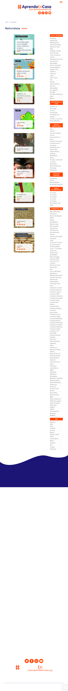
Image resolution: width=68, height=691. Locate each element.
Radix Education (54, 394)
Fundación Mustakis (55, 308)
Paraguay (52, 442)
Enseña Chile (53, 279)
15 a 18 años (53, 196)
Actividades (53, 38)
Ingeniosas (53, 343)
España (52, 432)
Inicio (6, 22)
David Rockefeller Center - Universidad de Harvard (56, 248)
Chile (51, 426)
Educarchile (53, 267)
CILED (51, 240)
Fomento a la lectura (56, 141)
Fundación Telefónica (56, 327)
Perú (51, 444)
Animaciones (53, 40)
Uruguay (52, 447)
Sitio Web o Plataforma (56, 94)
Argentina (53, 422)
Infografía (52, 71)
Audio (51, 48)
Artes (51, 129)
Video (18, 61)
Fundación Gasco (55, 300)
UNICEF (52, 409)
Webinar (52, 98)
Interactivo (53, 73)
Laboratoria (53, 347)
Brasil (51, 424)
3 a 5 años (53, 199)
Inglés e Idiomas (54, 151)
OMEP (51, 370)
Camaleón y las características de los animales (23, 96)
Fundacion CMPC (55, 294)
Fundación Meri (54, 306)
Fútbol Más (53, 333)
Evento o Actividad (55, 65)
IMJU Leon (53, 339)
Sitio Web (52, 92)
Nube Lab (52, 360)
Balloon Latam (54, 224)
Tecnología (53, 168)
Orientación (53, 164)
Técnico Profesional (55, 166)
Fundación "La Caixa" (56, 287)
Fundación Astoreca (55, 289)
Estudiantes (53, 178)
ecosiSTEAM (53, 254)
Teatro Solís (53, 405)
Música (52, 157)
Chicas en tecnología (56, 236)
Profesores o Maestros (56, 184)
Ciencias (52, 131)
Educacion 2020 (54, 259)
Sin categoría (54, 90)
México (52, 440)
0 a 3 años (53, 192)
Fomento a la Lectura (56, 118)
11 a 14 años (53, 194)
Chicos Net (53, 238)
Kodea (51, 345)
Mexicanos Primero (55, 349)
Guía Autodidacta (21, 36)
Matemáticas (53, 155)
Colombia (52, 428)
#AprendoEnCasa (55, 211)
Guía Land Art (21, 221)
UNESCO (52, 407)
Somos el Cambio (55, 403)
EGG (51, 269)
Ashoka (52, 220)
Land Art (19, 246)
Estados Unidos (54, 434)
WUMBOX (52, 415)
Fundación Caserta (55, 292)
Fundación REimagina (56, 318)
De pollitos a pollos (23, 149)
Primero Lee (53, 384)
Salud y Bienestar (55, 120)
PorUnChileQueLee (55, 382)
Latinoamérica (54, 438)
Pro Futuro (53, 386)
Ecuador (52, 430)
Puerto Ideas (53, 392)
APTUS (52, 218)
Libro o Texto (53, 77)
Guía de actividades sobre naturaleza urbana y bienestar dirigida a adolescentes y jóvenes (24, 46)
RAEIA (51, 396)
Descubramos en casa (56, 59)
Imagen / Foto (54, 69)
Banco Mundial (54, 226)
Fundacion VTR (54, 331)
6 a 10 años (53, 201)
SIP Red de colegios (55, 401)
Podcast (52, 81)
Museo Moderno (54, 357)
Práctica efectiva (54, 84)
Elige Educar (53, 273)
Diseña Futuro (54, 252)
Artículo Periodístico (55, 44)
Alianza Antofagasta (56, 215)
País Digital (53, 372)
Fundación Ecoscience (56, 298)
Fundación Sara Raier (56, 324)
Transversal (53, 170)
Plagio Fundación (55, 380)
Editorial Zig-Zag (54, 257)
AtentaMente (54, 222)
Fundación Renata (55, 320)
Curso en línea (54, 53)
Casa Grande (53, 228)
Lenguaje (52, 153)
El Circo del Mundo (55, 271)
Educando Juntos (55, 265)
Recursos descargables (23, 236)
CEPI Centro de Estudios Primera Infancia (54, 232)
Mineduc (52, 351)
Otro (51, 79)
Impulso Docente (55, 341)
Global (52, 436)
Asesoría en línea (55, 46)
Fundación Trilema (55, 329)
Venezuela (53, 449)
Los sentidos (21, 122)
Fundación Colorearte (56, 296)
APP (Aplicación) (54, 42)
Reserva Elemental (55, 399)
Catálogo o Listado (55, 51)
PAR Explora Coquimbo (56, 378)
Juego (52, 75)
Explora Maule (54, 281)
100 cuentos (53, 213)
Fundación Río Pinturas (56, 322)
